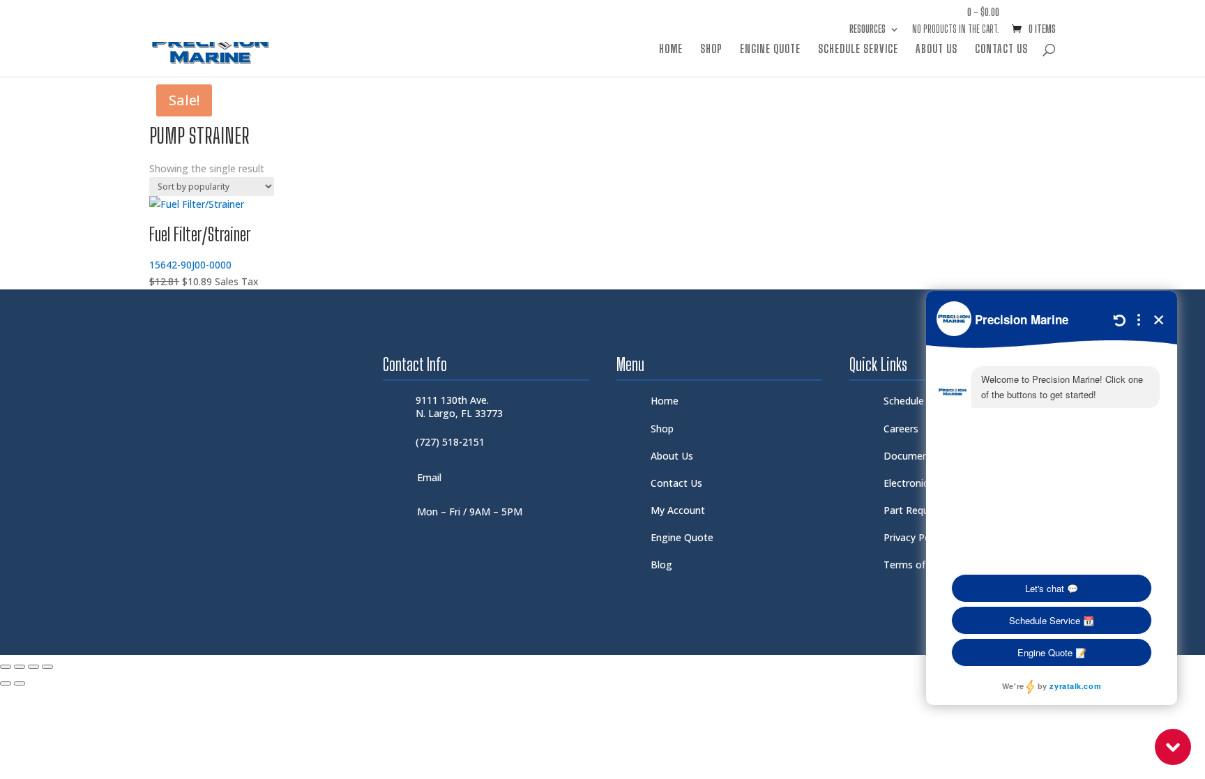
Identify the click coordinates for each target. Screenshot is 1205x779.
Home (671, 49)
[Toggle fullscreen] (19, 667)
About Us (936, 49)
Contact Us (1001, 49)
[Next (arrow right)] (19, 683)
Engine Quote (770, 49)
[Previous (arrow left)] (5, 683)
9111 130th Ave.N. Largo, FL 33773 (459, 406)
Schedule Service (858, 49)
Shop (711, 49)
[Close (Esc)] (47, 667)
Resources (867, 29)
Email (429, 477)
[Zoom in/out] (5, 667)
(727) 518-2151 (450, 441)
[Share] (33, 667)
